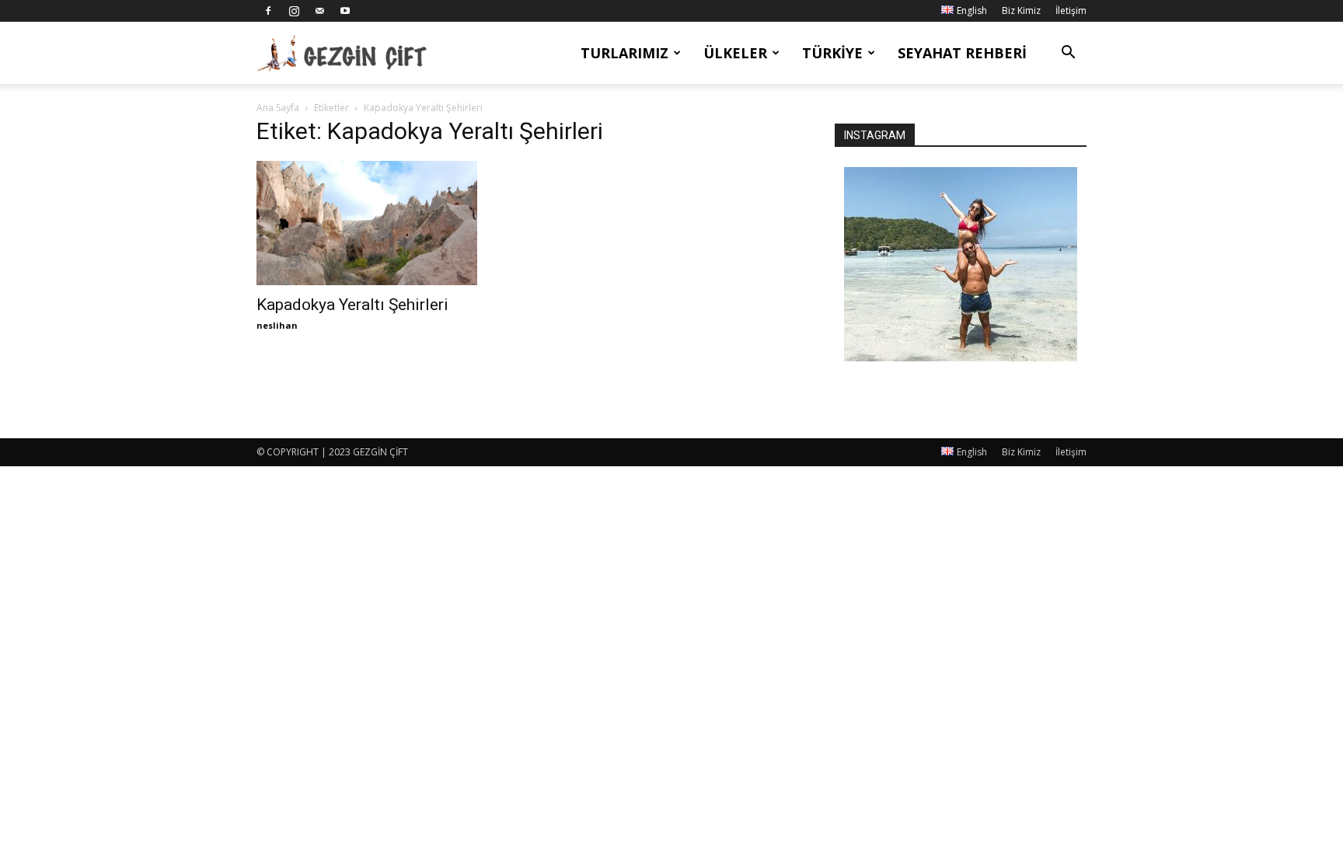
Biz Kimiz (1021, 10)
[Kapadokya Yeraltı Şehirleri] (382, 223)
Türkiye (832, 53)
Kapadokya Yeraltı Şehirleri (352, 304)
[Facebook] (268, 11)
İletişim (1071, 10)
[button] (1068, 54)
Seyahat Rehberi (962, 53)
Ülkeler (735, 53)
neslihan (277, 325)
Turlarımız (624, 53)
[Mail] (319, 11)
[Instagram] (293, 11)
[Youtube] (345, 11)
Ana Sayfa (277, 107)
